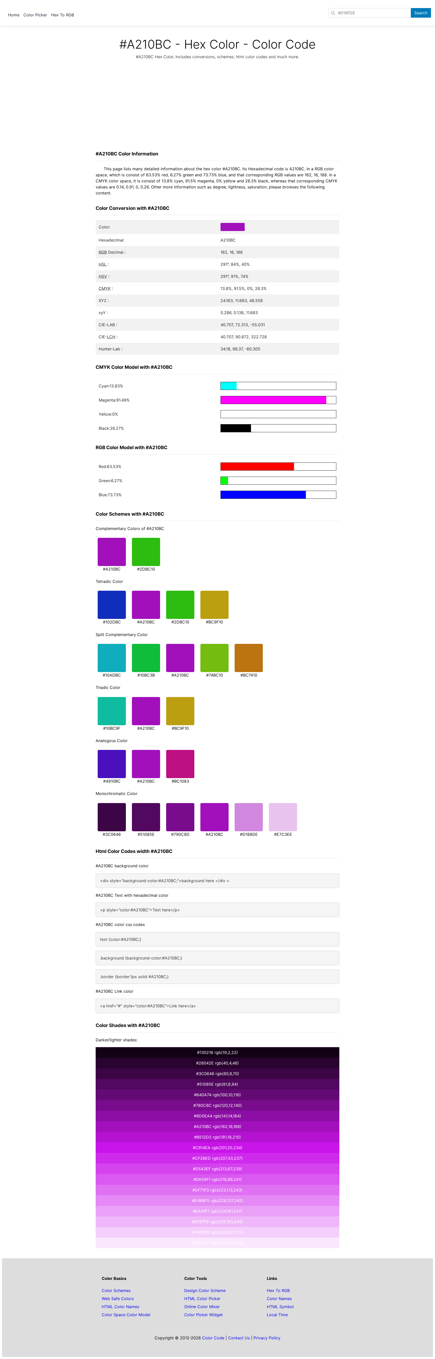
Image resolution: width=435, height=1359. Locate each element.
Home (13, 14)
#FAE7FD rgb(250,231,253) (217, 1242)
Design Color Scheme (205, 1290)
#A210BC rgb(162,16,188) (217, 1126)
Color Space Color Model (126, 1314)
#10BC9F (111, 728)
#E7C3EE (283, 834)
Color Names (279, 1298)
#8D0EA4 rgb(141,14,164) (217, 1115)
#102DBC (112, 621)
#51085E (146, 834)
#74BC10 (214, 675)
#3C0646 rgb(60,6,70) (217, 1073)
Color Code (213, 1337)
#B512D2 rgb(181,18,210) (217, 1137)
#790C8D (180, 834)
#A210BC (112, 569)
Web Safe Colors (118, 1298)
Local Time (277, 1314)
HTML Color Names (120, 1306)
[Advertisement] (217, 106)
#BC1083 (180, 781)
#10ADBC (112, 675)
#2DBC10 (146, 569)
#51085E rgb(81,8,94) (217, 1084)
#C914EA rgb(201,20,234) (217, 1147)
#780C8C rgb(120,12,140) (217, 1105)
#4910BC (112, 781)
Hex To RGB (62, 14)
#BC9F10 (214, 621)
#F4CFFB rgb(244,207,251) (217, 1232)
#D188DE (249, 834)
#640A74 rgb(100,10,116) (217, 1094)
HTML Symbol (280, 1306)
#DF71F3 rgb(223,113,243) (217, 1189)
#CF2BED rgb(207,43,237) (217, 1158)
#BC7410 (248, 675)
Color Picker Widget (203, 1314)
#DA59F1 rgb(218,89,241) (217, 1179)
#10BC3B (146, 675)
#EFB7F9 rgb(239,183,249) (217, 1221)
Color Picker (35, 14)
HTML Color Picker (202, 1298)
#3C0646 (112, 834)
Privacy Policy (266, 1337)
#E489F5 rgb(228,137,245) (217, 1200)
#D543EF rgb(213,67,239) (217, 1168)
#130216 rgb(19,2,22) (217, 1052)
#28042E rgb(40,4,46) (217, 1063)
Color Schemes (116, 1290)
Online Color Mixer (202, 1306)
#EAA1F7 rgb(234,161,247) (217, 1211)
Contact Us (239, 1337)
